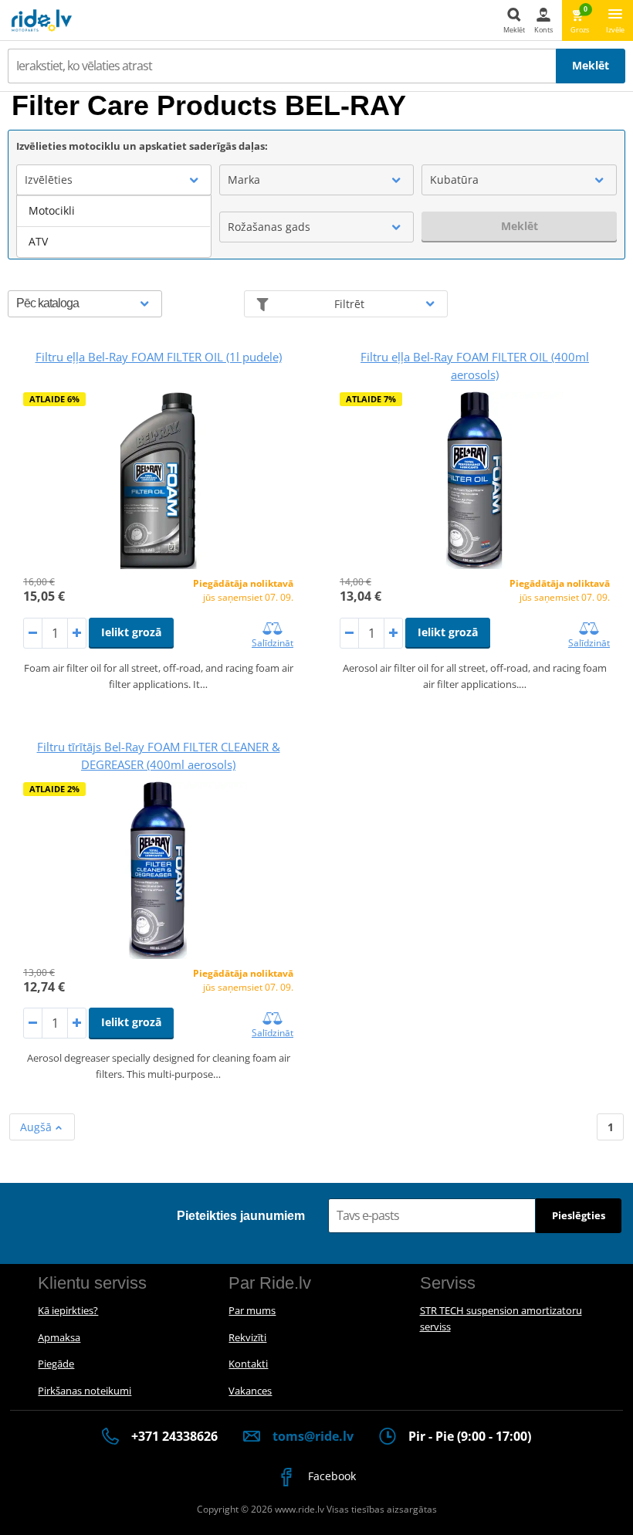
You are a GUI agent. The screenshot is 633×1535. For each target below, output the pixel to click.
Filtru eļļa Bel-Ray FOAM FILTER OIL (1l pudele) (159, 356)
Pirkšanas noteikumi (84, 1391)
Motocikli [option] (52, 210)
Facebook (330, 1476)
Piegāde (56, 1364)
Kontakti (248, 1364)
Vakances (250, 1391)
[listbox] (114, 226)
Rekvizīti (247, 1337)
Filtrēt (349, 303)
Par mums (252, 1310)
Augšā (37, 1127)
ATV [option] (38, 241)
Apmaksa (59, 1337)
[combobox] (114, 179)
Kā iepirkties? (68, 1310)
